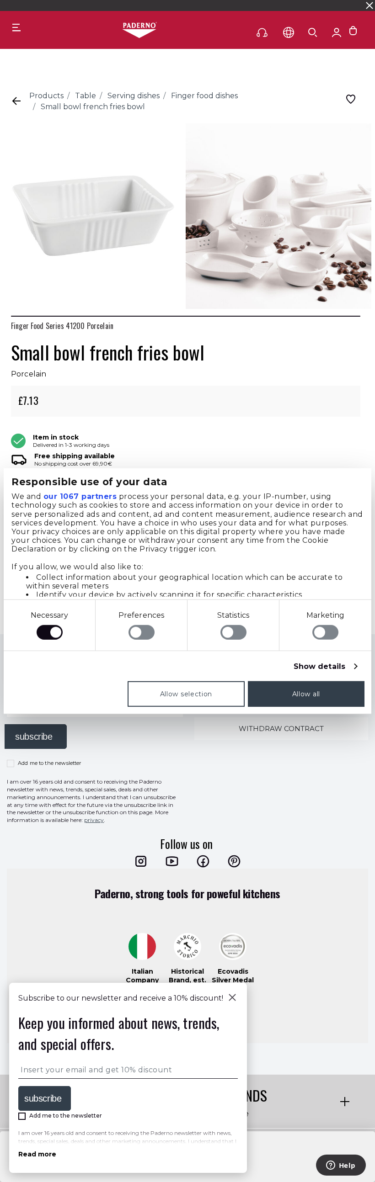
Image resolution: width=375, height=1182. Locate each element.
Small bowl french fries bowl (93, 106)
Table (85, 95)
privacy (94, 819)
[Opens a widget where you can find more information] (341, 1166)
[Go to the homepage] (139, 30)
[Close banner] (369, 5)
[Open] (312, 32)
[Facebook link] (203, 861)
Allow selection (186, 694)
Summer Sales (261, 5)
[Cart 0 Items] (353, 32)
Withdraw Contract (281, 728)
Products (46, 95)
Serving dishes (133, 95)
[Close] (232, 998)
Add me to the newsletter (49, 763)
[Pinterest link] (234, 861)
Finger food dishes (204, 95)
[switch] (142, 632)
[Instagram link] (141, 861)
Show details (319, 666)
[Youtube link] (172, 861)
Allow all (306, 694)
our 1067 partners (80, 496)
